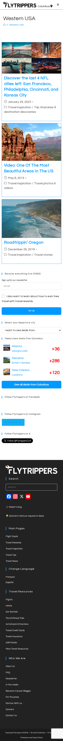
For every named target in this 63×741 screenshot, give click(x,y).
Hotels (9, 606)
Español (9, 582)
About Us (10, 666)
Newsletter (11, 678)
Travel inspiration (19, 107)
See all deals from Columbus (31, 384)
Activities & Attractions (17, 624)
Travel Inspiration (14, 549)
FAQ (8, 672)
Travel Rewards (13, 542)
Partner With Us (14, 703)
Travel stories (43, 254)
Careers (10, 709)
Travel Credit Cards (15, 630)
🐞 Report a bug (14, 507)
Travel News (12, 561)
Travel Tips (11, 555)
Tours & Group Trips (15, 618)
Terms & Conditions (37, 733)
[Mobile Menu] (58, 4)
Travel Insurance (14, 636)
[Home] (4, 25)
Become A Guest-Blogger (18, 691)
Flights (9, 599)
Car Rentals (12, 612)
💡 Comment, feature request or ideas (25, 516)
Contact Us (11, 715)
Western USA (16, 25)
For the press (12, 697)
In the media (12, 685)
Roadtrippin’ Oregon (24, 242)
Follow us (14, 422)
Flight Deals (12, 536)
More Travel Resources (17, 649)
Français (10, 577)
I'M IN (31, 311)
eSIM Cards (11, 642)
